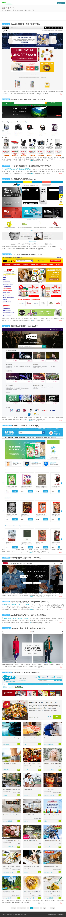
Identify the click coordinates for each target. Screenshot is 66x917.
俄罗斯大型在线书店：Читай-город (25, 425)
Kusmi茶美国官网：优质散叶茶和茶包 (25, 24)
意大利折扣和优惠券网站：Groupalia (26, 672)
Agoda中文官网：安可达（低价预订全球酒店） (28, 615)
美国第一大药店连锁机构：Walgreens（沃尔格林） (30, 601)
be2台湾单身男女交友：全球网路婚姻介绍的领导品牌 (30, 165)
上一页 (13, 908)
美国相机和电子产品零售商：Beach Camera (27, 99)
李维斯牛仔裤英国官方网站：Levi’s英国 (25, 557)
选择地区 (60, 3)
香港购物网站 (6, 326)
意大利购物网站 (6, 628)
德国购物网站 (6, 179)
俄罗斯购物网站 (6, 425)
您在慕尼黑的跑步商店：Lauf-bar (23, 179)
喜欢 (60, 94)
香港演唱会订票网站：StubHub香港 (24, 326)
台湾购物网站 (6, 166)
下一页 (52, 908)
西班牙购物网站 (6, 254)
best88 (32, 94)
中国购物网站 (6, 615)
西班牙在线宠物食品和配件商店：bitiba (27, 254)
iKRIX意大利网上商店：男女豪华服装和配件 (28, 628)
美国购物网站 (6, 24)
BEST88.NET (5, 914)
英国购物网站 (6, 557)
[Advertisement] (33, 16)
